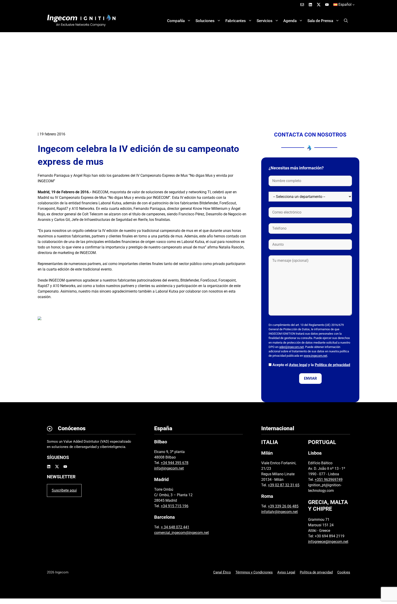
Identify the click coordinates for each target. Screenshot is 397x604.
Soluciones (205, 20)
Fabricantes (235, 20)
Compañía (176, 20)
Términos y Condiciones (254, 572)
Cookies (343, 572)
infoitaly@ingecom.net (279, 512)
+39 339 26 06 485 (283, 506)
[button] (346, 20)
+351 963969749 (329, 479)
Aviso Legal (286, 572)
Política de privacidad (332, 365)
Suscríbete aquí (64, 490)
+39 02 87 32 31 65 (283, 485)
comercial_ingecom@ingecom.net (181, 532)
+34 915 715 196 (174, 506)
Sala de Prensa (320, 20)
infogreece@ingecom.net (328, 541)
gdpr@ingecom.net (291, 347)
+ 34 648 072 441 (175, 527)
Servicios (264, 20)
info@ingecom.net (169, 468)
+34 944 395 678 (174, 463)
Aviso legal (298, 365)
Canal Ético (222, 572)
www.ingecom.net (315, 355)
